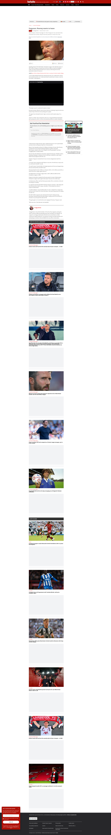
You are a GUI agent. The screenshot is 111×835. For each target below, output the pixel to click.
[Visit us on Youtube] (63, 1)
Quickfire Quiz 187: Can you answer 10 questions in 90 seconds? (73, 131)
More (77, 4)
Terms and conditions (33, 823)
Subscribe (72, 1)
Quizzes (67, 4)
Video (57, 4)
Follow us (55, 63)
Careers (43, 825)
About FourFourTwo (59, 825)
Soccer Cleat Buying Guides (37, 4)
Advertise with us (72, 825)
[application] (46, 93)
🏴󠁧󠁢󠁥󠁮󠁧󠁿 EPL (70, 21)
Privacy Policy (15, 826)
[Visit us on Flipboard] (67, 1)
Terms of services (45, 133)
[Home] (29, 4)
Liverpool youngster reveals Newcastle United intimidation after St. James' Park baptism (73, 147)
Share (32, 63)
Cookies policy (71, 823)
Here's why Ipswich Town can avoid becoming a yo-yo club (73, 152)
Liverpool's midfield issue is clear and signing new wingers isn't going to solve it (74, 136)
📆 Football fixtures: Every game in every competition (46, 21)
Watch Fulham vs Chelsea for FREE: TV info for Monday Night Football (74, 142)
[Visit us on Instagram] (65, 1)
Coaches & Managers (36, 25)
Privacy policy (58, 823)
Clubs (72, 4)
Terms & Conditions (10, 827)
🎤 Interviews (77, 21)
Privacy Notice (34, 134)
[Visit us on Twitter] (61, 1)
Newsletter (47, 4)
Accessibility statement (33, 825)
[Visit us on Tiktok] (69, 1)
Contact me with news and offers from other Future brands (11, 819)
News (53, 4)
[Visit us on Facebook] (60, 1)
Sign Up (11, 822)
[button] (83, 1)
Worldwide (31, 828)
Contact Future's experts (47, 823)
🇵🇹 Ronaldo (63, 21)
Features (62, 4)
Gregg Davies (36, 30)
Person (30, 25)
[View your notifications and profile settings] (80, 2)
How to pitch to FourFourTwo (47, 828)
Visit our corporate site (71, 814)
